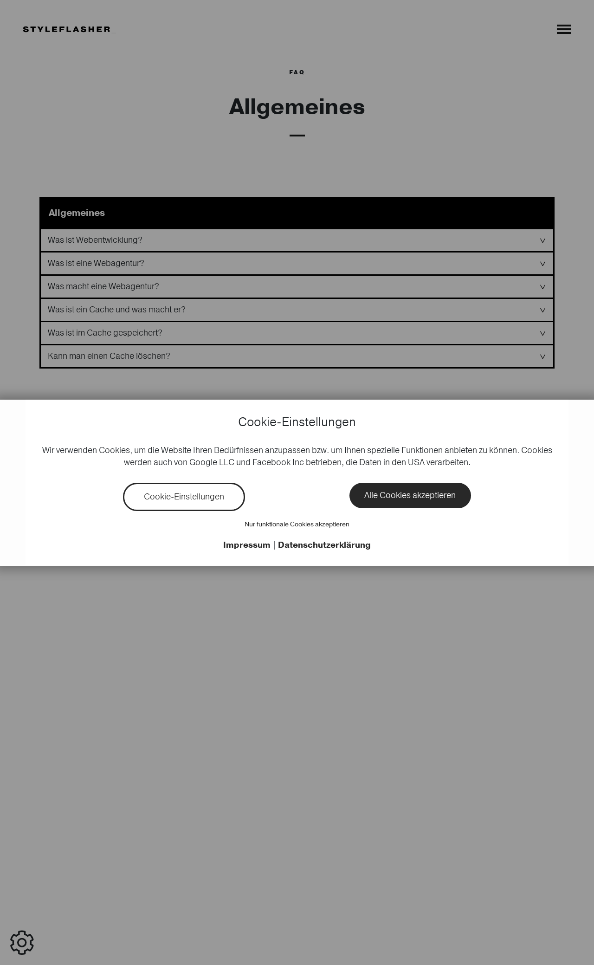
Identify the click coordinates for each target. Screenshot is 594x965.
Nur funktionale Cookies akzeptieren (297, 524)
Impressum (247, 545)
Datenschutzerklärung (324, 545)
